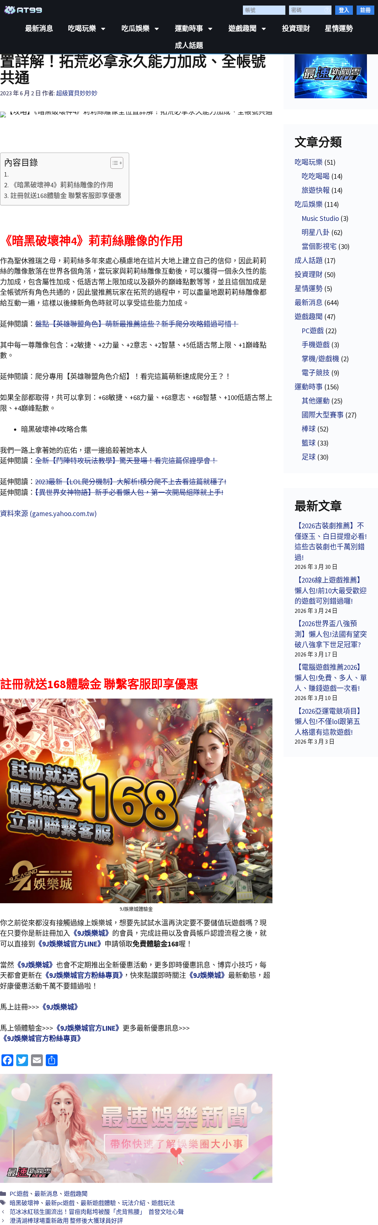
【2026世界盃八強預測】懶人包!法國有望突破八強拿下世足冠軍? (331, 634)
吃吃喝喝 (316, 176)
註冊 (365, 10)
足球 (309, 457)
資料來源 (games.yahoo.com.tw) (48, 513)
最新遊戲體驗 (98, 1203)
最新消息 (39, 28)
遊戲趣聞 (242, 28)
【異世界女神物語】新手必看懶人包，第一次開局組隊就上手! (129, 492)
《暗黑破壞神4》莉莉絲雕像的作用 (61, 185)
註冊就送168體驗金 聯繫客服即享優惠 (65, 195)
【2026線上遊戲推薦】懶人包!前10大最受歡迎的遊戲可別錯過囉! (331, 590)
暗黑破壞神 (24, 1203)
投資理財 (296, 28)
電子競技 (316, 372)
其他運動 (316, 400)
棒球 (309, 428)
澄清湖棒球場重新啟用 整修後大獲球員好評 (66, 1220)
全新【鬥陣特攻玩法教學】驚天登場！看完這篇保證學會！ (126, 460)
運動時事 (189, 28)
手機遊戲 (316, 344)
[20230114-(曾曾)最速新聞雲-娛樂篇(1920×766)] (136, 1128)
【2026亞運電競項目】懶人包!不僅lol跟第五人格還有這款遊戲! (329, 722)
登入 (344, 10)
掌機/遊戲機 (320, 358)
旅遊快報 (316, 190)
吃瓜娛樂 (135, 28)
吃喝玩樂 (82, 28)
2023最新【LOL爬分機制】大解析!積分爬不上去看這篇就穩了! (130, 481)
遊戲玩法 (163, 1203)
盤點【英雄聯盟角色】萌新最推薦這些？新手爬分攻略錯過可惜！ (136, 324)
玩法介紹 (133, 1203)
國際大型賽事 (323, 414)
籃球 (309, 443)
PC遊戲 (19, 1193)
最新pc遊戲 (60, 1203)
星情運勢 (339, 28)
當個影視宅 (319, 246)
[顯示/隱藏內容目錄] (113, 163)
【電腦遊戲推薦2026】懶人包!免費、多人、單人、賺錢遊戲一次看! (331, 678)
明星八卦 (316, 232)
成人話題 (189, 45)
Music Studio (320, 218)
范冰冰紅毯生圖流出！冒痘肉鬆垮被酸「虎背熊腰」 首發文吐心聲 (97, 1211)
